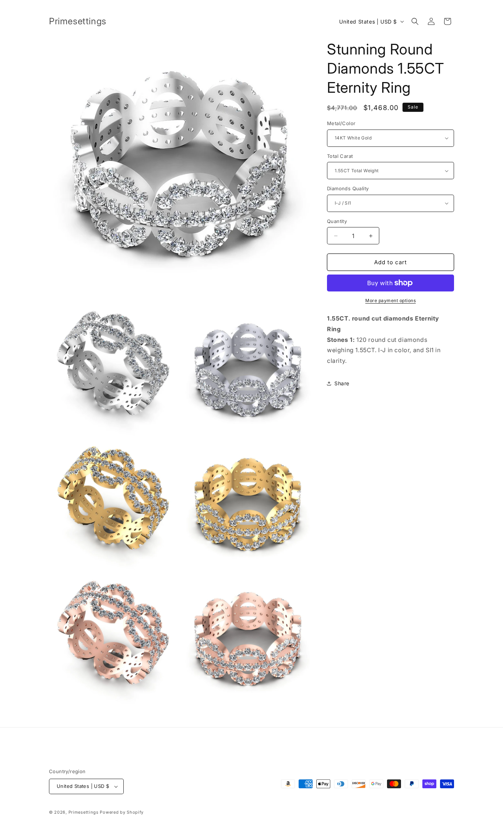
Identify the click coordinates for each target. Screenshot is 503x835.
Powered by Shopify (122, 812)
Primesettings (83, 812)
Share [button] (341, 383)
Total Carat (340, 156)
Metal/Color (341, 123)
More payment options (390, 300)
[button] (415, 21)
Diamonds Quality (348, 188)
